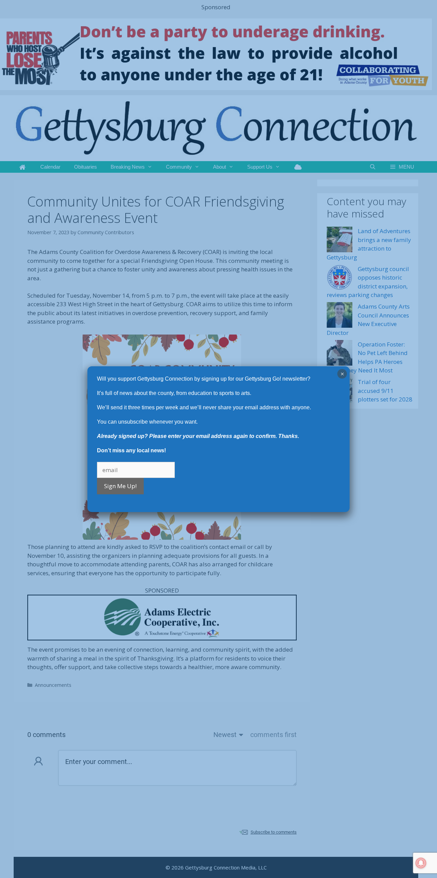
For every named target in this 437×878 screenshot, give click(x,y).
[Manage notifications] (420, 863)
